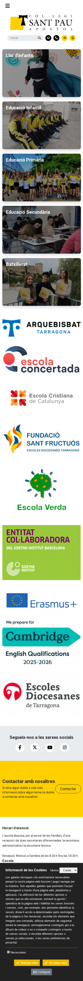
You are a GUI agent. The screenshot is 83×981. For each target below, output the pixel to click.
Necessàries (18, 952)
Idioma (54, 870)
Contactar (68, 789)
